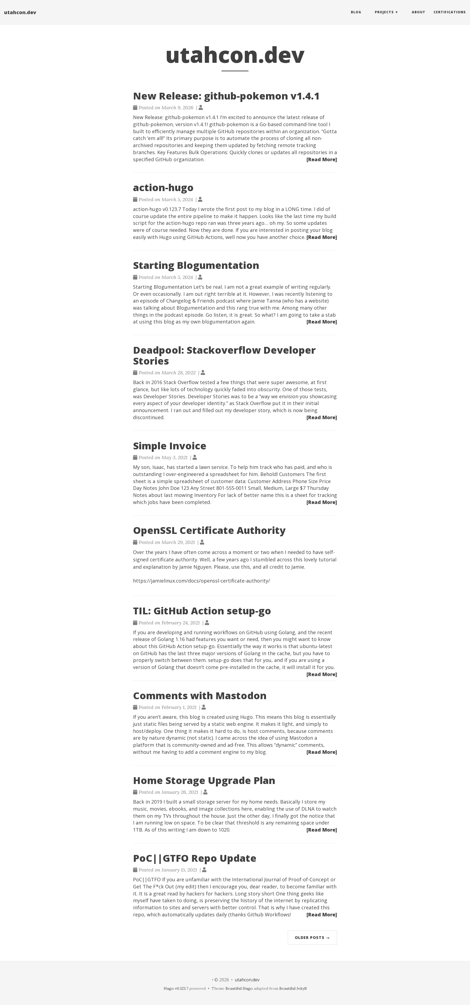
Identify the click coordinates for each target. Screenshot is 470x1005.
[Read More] (322, 159)
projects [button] (384, 12)
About (418, 12)
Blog (356, 12)
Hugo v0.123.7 (176, 988)
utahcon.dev (20, 12)
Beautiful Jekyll (293, 988)
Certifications (450, 12)
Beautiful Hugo (239, 988)
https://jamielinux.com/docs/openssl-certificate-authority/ (201, 580)
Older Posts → (312, 937)
